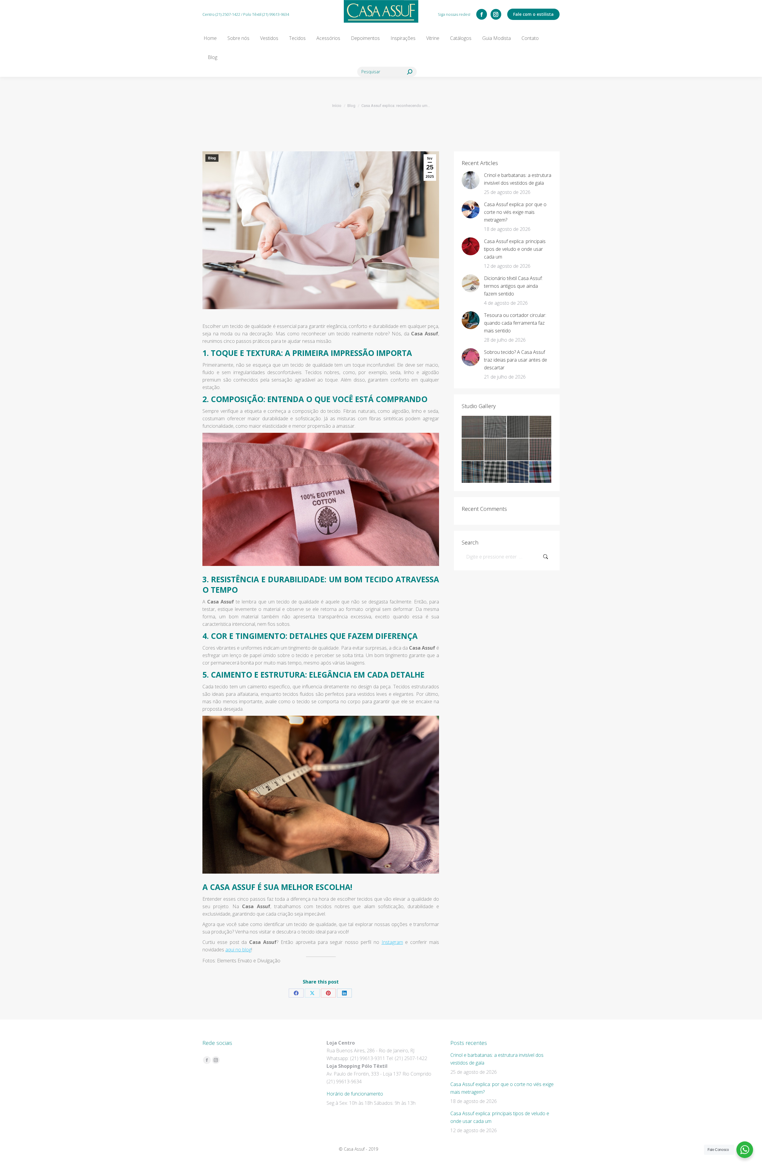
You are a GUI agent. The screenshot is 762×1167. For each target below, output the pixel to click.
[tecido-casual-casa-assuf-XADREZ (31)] (473, 449)
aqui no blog (238, 949)
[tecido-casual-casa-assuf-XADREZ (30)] (495, 449)
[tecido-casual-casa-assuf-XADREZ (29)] (518, 449)
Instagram (392, 942)
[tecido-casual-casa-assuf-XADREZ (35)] (473, 427)
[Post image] (471, 180)
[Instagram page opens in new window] (496, 14)
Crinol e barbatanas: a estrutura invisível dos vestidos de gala (517, 179)
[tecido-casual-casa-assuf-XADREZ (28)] (540, 449)
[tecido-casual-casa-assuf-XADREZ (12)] (518, 472)
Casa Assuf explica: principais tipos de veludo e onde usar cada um (515, 249)
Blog (212, 158)
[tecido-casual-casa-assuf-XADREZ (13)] (495, 472)
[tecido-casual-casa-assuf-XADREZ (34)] (495, 427)
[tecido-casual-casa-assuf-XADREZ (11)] (540, 472)
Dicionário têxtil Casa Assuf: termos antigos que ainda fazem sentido (513, 286)
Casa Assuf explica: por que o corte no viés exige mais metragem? (515, 212)
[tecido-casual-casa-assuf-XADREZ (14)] (473, 472)
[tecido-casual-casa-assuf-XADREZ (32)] (540, 427)
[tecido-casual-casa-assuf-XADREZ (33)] (518, 427)
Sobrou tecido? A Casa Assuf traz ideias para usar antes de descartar (515, 360)
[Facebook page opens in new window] (481, 14)
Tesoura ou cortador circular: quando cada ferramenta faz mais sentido (515, 323)
